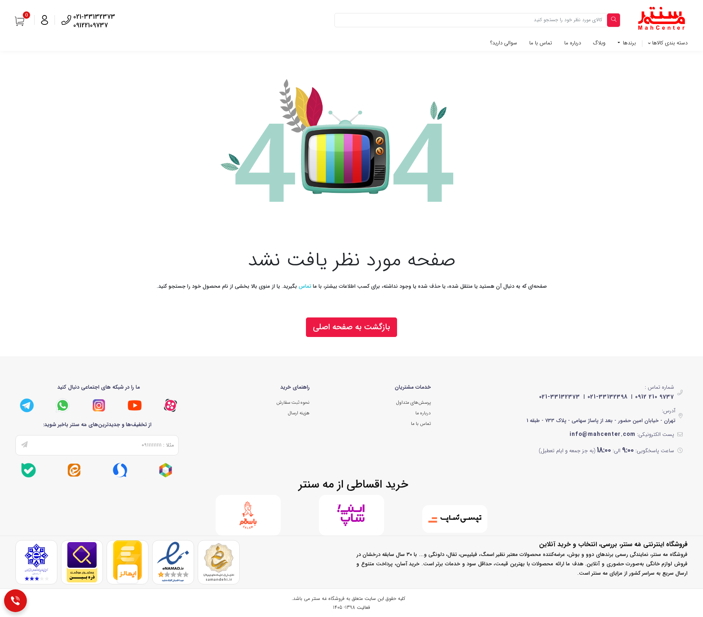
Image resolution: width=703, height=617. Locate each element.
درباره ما (572, 43)
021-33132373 (559, 396)
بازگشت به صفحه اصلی (351, 327)
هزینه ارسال (299, 413)
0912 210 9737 (654, 396)
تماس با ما (540, 43)
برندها (628, 43)
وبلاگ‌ (599, 43)
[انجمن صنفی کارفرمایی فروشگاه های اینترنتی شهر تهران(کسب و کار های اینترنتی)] (36, 562)
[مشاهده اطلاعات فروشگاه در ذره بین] (82, 562)
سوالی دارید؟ (503, 43)
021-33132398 (607, 396)
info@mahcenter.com (602, 434)
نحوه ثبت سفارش (293, 402)
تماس (305, 286)
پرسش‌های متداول (413, 402)
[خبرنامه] (24, 445)
